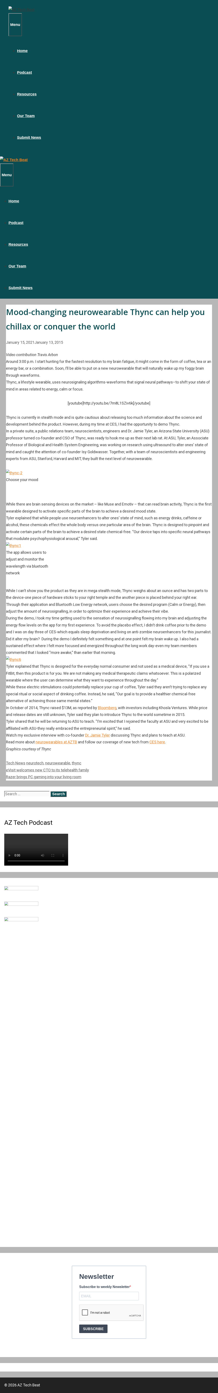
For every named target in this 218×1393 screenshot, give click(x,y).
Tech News (15, 763)
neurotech (35, 763)
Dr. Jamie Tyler (97, 735)
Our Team (26, 116)
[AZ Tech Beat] (21, 9)
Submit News (29, 137)
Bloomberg (107, 708)
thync (76, 763)
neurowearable (57, 763)
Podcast (24, 72)
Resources (27, 94)
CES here (157, 742)
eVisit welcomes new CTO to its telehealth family (47, 770)
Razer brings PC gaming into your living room (43, 777)
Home (22, 51)
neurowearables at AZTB (56, 742)
